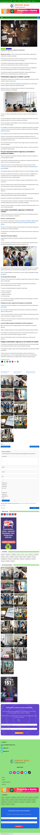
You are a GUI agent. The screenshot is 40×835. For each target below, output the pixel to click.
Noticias (33, 556)
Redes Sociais (16, 558)
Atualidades (14, 554)
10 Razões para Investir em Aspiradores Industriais (17, 372)
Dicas (26, 554)
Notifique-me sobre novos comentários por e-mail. (4, 485)
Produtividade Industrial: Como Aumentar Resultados (5, 372)
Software (33, 558)
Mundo (24, 556)
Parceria (19, 1)
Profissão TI (10, 558)
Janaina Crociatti (5, 51)
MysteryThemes (10, 833)
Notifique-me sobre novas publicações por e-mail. (5, 495)
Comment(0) (11, 51)
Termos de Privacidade (26, 1)
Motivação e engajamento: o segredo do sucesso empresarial (6, 446)
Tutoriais (2, 561)
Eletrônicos (31, 554)
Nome (3, 467)
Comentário (4, 456)
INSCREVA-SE (19, 826)
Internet (16, 556)
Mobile (21, 556)
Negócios (29, 556)
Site (2, 476)
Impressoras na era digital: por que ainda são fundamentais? (34, 446)
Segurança (10, 444)
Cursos (23, 554)
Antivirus (2, 554)
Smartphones (28, 558)
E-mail (3, 472)
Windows (12, 561)
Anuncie (15, 1)
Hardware (11, 556)
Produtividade (8, 48)
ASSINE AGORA (19, 733)
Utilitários (8, 561)
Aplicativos (8, 554)
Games (7, 556)
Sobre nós (33, 1)
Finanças (2, 556)
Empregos (3, 48)
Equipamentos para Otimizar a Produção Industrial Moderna (30, 372)
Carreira (18, 554)
